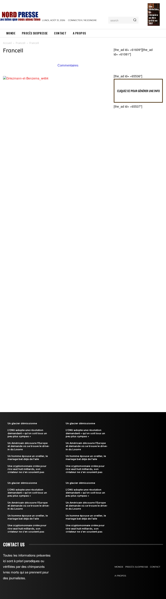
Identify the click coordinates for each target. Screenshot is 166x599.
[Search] (135, 20)
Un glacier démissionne (22, 423)
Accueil (7, 43)
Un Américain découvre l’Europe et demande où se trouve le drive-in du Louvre (28, 446)
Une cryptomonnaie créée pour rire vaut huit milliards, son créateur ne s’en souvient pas (27, 469)
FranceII (20, 43)
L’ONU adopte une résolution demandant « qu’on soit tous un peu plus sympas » (27, 433)
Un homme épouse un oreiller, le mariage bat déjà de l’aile (28, 458)
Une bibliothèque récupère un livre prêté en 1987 (153, 15)
